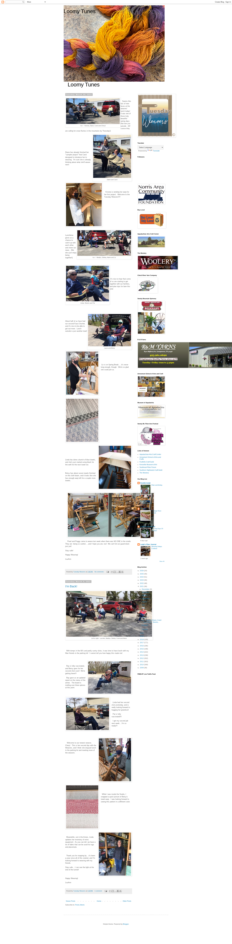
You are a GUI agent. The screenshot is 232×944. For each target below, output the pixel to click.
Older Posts (127, 901)
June (144, 608)
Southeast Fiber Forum (147, 467)
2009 (142, 668)
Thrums (143, 509)
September (146, 599)
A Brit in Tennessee (147, 527)
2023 (142, 580)
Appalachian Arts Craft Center (150, 454)
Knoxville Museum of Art (148, 465)
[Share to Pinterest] (122, 572)
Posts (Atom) (79, 905)
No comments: (99, 572)
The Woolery (144, 473)
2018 (142, 639)
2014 (142, 652)
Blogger (126, 924)
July (143, 605)
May (143, 611)
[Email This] (112, 572)
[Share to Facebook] (119, 572)
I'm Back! (71, 586)
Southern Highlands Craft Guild (150, 470)
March (144, 617)
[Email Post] (107, 572)
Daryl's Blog (145, 501)
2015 (142, 649)
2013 (142, 655)
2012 (142, 658)
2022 (142, 583)
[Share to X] (117, 572)
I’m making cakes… (146, 503)
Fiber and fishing (156, 485)
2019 (142, 636)
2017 (142, 643)
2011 (142, 661)
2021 (142, 586)
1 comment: (99, 891)
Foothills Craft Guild (146, 462)
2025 (142, 574)
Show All (162, 561)
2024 (142, 577)
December (146, 589)
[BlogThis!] (114, 572)
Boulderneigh (145, 483)
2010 (142, 665)
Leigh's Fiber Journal (148, 544)
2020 (142, 633)
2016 (142, 646)
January (145, 629)
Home (99, 901)
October (145, 595)
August (144, 602)
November (146, 592)
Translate (156, 151)
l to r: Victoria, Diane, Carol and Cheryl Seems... (151, 621)
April (144, 614)
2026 (142, 571)
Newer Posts (70, 901)
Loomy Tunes (80, 11)
